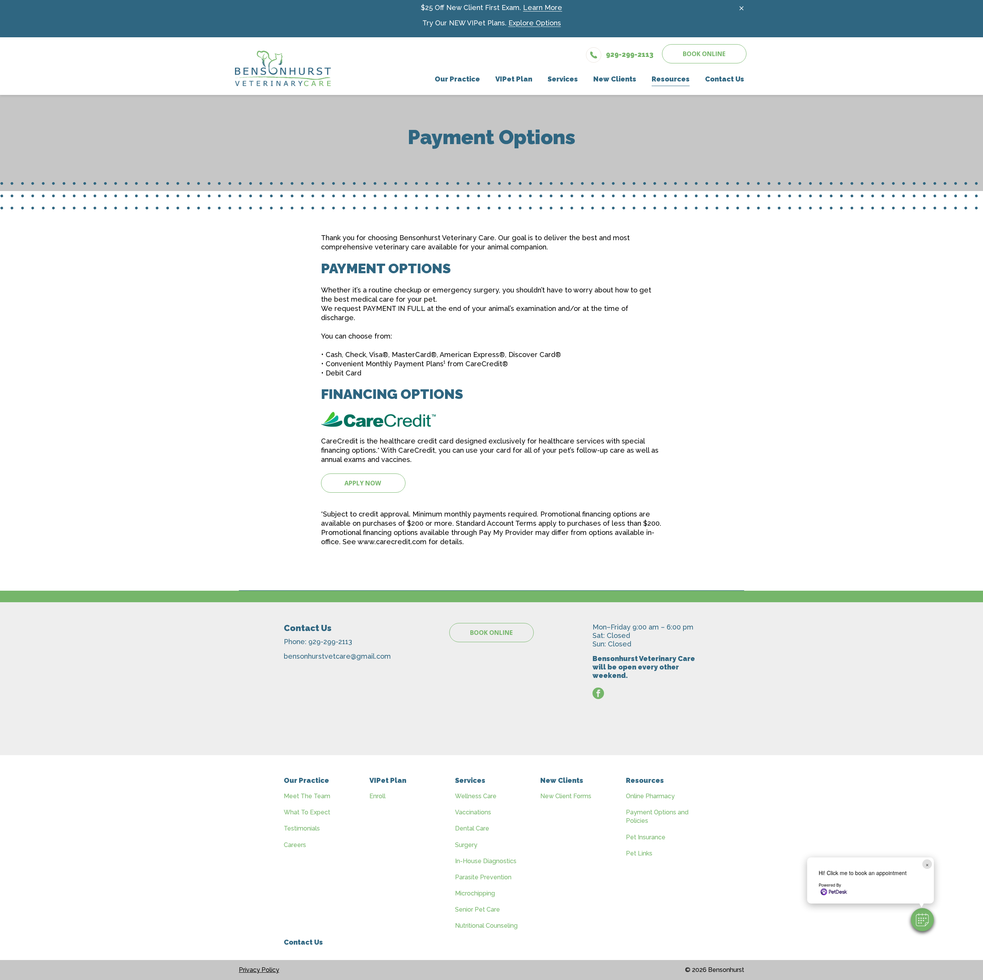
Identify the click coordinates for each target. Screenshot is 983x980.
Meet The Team (307, 796)
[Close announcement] (741, 8)
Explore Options (534, 23)
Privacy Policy (259, 969)
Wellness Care (475, 796)
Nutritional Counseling (486, 925)
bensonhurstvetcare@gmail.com (337, 656)
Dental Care (472, 828)
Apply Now (363, 483)
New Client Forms (565, 796)
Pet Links (639, 853)
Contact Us (303, 942)
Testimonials (302, 828)
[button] (922, 919)
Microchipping (475, 893)
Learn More (542, 7)
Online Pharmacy (650, 796)
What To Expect (307, 812)
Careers (295, 845)
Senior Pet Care (477, 909)
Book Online (704, 54)
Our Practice (306, 780)
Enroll (377, 796)
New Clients (561, 780)
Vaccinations (473, 812)
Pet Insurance (645, 837)
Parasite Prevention (483, 877)
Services (470, 780)
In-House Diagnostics (485, 861)
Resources (645, 780)
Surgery (466, 845)
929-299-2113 (330, 642)
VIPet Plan (387, 780)
